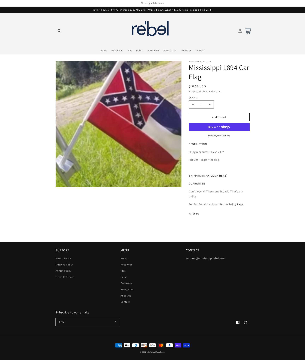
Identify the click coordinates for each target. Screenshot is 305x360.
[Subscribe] (115, 322)
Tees (123, 270)
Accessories (127, 289)
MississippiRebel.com (156, 352)
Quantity (193, 97)
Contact (125, 301)
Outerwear (127, 283)
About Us (126, 295)
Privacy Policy (63, 270)
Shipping (193, 91)
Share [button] (196, 213)
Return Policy (63, 258)
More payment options (219, 135)
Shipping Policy (64, 264)
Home (124, 258)
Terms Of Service (64, 277)
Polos (124, 277)
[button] (59, 31)
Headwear (126, 264)
